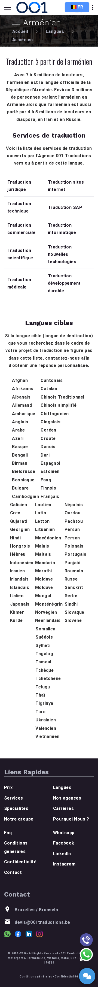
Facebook (63, 843)
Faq (8, 832)
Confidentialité (20, 861)
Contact (13, 872)
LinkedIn (62, 853)
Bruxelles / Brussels (36, 909)
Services (13, 798)
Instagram (64, 864)
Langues (55, 31)
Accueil (20, 31)
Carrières (63, 808)
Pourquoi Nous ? (71, 819)
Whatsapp (64, 832)
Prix (8, 787)
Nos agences (67, 798)
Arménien (22, 39)
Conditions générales (36, 976)
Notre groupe (18, 819)
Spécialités (16, 808)
